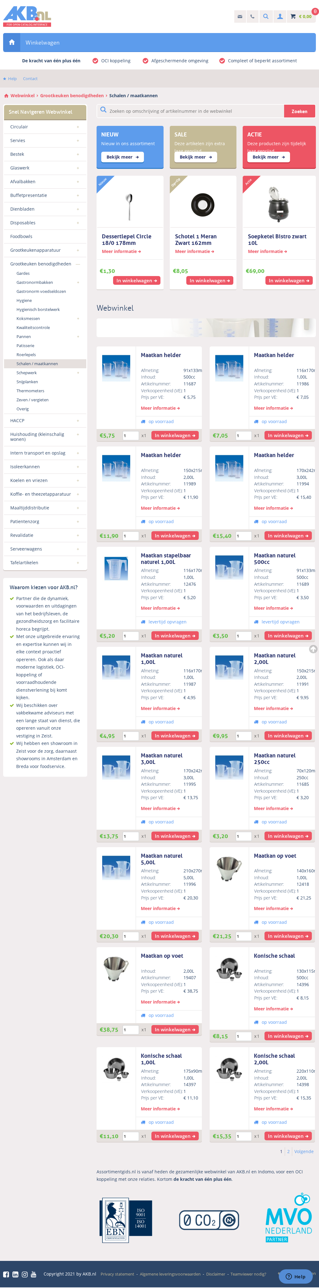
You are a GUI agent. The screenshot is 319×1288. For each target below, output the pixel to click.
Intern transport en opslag (37, 453)
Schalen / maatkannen (133, 95)
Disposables (23, 223)
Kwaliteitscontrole (33, 327)
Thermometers (30, 391)
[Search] (265, 16)
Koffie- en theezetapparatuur (40, 494)
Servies (17, 140)
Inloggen (279, 16)
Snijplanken (27, 381)
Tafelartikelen (24, 562)
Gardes (23, 273)
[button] (175, 435)
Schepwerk (27, 372)
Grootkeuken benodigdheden (72, 95)
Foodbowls (21, 236)
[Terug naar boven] (314, 649)
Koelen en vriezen (29, 480)
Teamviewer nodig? (248, 1274)
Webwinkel (11, 42)
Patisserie (25, 345)
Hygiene (24, 300)
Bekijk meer (120, 157)
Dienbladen (22, 209)
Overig (23, 409)
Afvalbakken (23, 181)
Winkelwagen (43, 42)
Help (12, 78)
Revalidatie (21, 535)
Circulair (19, 127)
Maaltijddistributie (29, 508)
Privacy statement (117, 1274)
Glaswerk (19, 168)
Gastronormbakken (35, 282)
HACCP (17, 420)
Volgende (304, 1151)
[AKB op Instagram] (26, 1274)
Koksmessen (28, 318)
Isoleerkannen (25, 467)
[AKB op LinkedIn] (16, 1274)
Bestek (17, 154)
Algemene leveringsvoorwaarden (170, 1274)
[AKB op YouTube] (34, 1274)
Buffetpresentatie (28, 195)
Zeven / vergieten (33, 400)
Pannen (24, 336)
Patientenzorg (24, 521)
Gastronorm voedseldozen (41, 291)
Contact (30, 78)
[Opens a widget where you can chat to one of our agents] (296, 1277)
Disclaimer (215, 1274)
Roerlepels (26, 354)
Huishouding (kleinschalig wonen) (37, 436)
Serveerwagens (26, 549)
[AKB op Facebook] (7, 1274)
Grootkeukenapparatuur (35, 250)
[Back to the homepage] (27, 16)
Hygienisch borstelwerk (38, 309)
